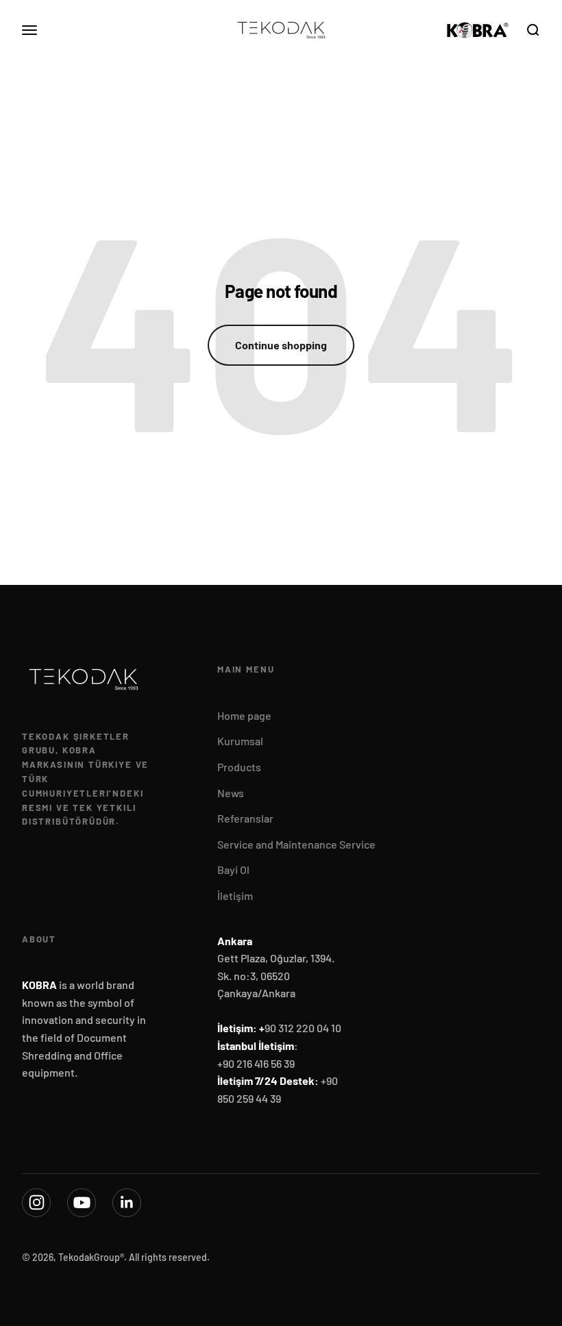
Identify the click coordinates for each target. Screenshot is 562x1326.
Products (239, 766)
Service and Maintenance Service (296, 844)
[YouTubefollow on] (81, 1202)
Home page (244, 715)
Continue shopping (281, 344)
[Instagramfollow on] (36, 1202)
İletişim (235, 895)
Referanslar (245, 818)
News (230, 792)
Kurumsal (240, 740)
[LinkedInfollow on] (126, 1202)
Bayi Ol (233, 869)
